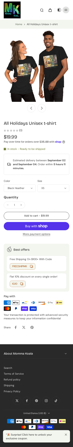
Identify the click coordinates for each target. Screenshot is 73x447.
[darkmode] (58, 10)
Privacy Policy (12, 391)
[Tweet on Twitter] (24, 327)
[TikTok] (56, 401)
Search (8, 368)
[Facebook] (27, 401)
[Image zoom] (36, 65)
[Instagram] (46, 401)
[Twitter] (17, 401)
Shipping (9, 385)
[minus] (7, 205)
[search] (42, 10)
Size (39, 181)
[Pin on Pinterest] (32, 327)
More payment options (36, 234)
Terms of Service (14, 373)
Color (7, 181)
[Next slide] (42, 108)
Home (18, 24)
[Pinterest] (36, 401)
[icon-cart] (50, 10)
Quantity (11, 197)
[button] (36, 216)
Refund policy (12, 379)
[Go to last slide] (31, 108)
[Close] (66, 434)
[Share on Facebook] (15, 327)
